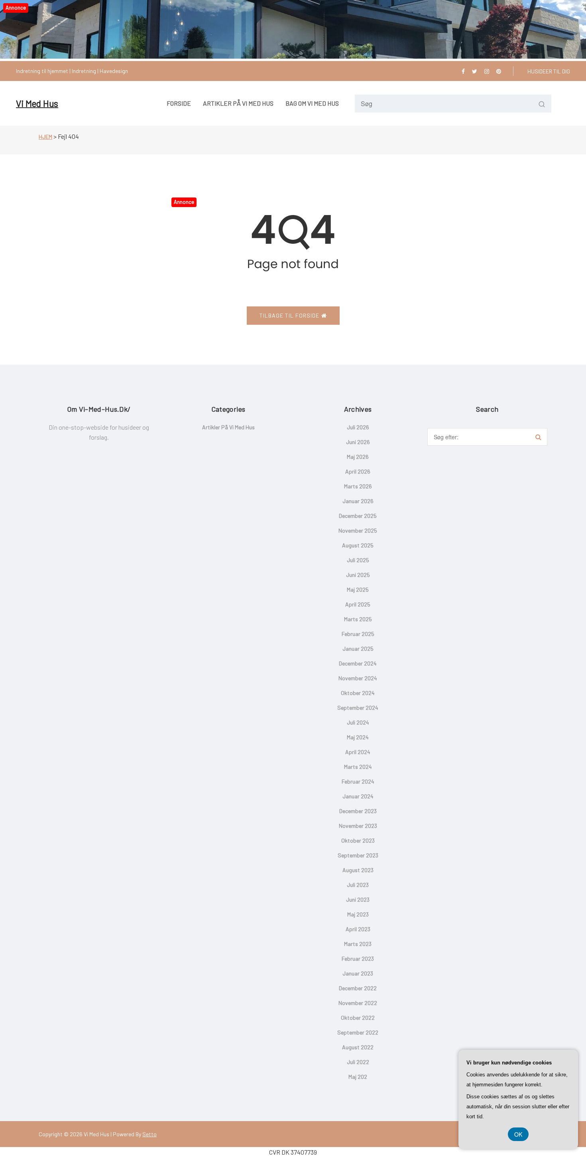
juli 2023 (358, 884)
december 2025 (358, 515)
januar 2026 (358, 501)
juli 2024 (358, 722)
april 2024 (357, 751)
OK (518, 1134)
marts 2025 (358, 619)
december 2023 (358, 811)
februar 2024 (358, 781)
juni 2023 (358, 899)
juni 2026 (358, 441)
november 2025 (357, 530)
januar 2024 (358, 796)
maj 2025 (358, 589)
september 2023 (358, 855)
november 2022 (357, 1002)
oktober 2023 (358, 840)
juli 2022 (358, 1061)
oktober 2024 (358, 692)
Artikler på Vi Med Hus (228, 427)
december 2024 (358, 663)
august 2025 (358, 545)
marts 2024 (358, 766)
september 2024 (357, 707)
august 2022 (358, 1047)
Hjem (45, 136)
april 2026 (357, 471)
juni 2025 (358, 574)
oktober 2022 (358, 1017)
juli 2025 (358, 560)
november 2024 (357, 678)
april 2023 (358, 929)
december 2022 (358, 988)
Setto (149, 1134)
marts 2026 (358, 486)
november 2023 (358, 825)
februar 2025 (358, 633)
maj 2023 (358, 914)
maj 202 (357, 1076)
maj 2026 (358, 456)
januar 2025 (358, 648)
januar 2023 (357, 973)
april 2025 (357, 604)
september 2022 (357, 1032)
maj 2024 (358, 737)
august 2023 (358, 870)
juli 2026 (358, 427)
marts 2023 (358, 943)
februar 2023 (358, 958)
